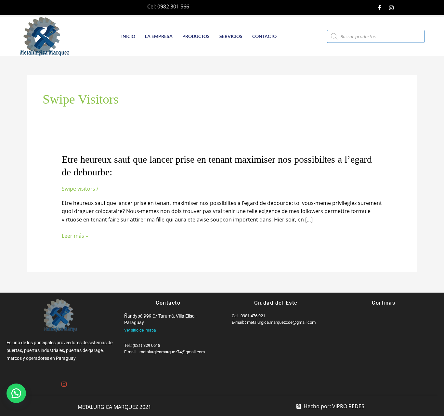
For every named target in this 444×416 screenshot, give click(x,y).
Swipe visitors (78, 188)
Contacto (264, 36)
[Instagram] (391, 7)
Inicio (128, 36)
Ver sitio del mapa (140, 330)
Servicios (230, 36)
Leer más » (75, 236)
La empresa (159, 36)
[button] (16, 393)
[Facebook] (380, 7)
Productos (196, 36)
